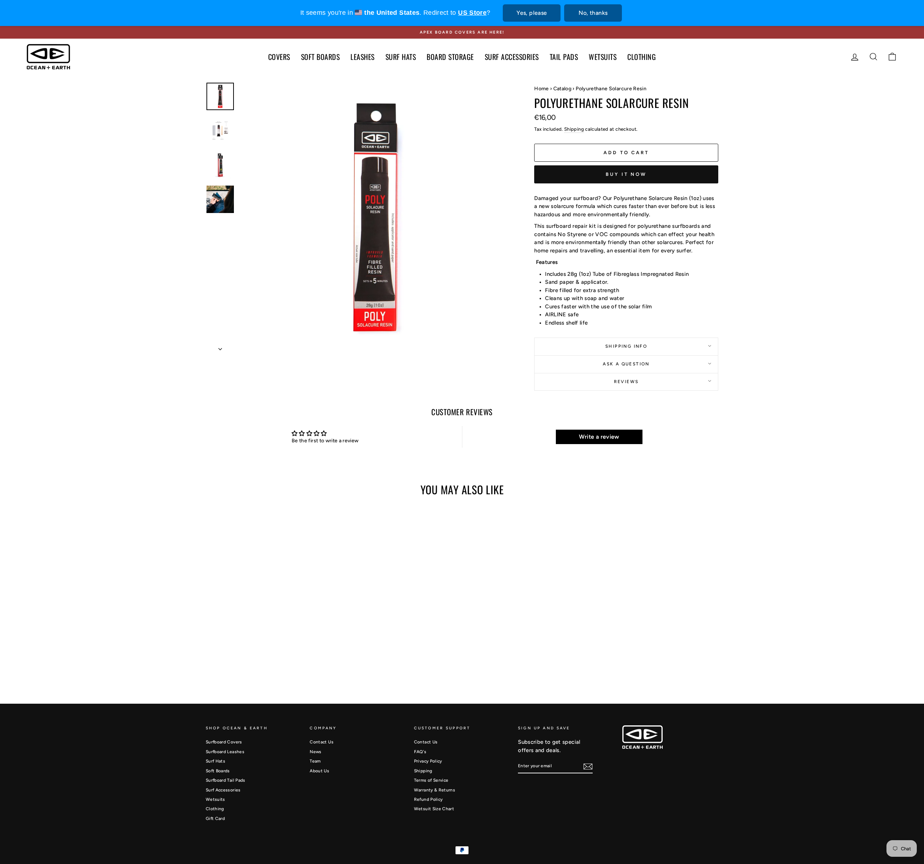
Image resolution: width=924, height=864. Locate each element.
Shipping (574, 129)
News (315, 751)
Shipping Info (626, 346)
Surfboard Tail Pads (225, 780)
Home (541, 89)
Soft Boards (218, 770)
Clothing (215, 808)
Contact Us (322, 741)
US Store (472, 12)
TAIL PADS (564, 56)
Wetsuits (215, 799)
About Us (319, 770)
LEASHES (362, 56)
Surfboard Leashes (225, 751)
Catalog (562, 89)
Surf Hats (215, 761)
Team (315, 761)
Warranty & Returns (434, 790)
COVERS (279, 56)
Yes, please (532, 12)
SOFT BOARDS (320, 56)
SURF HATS (400, 56)
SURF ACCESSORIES (512, 56)
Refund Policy (428, 799)
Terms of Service (431, 780)
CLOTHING (641, 56)
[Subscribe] (588, 766)
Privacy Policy (428, 761)
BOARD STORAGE (450, 56)
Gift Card (215, 818)
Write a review (599, 436)
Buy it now (626, 174)
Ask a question (626, 363)
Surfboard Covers (224, 741)
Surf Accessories (223, 790)
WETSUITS (602, 56)
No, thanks (593, 12)
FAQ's (420, 751)
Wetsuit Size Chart (434, 808)
